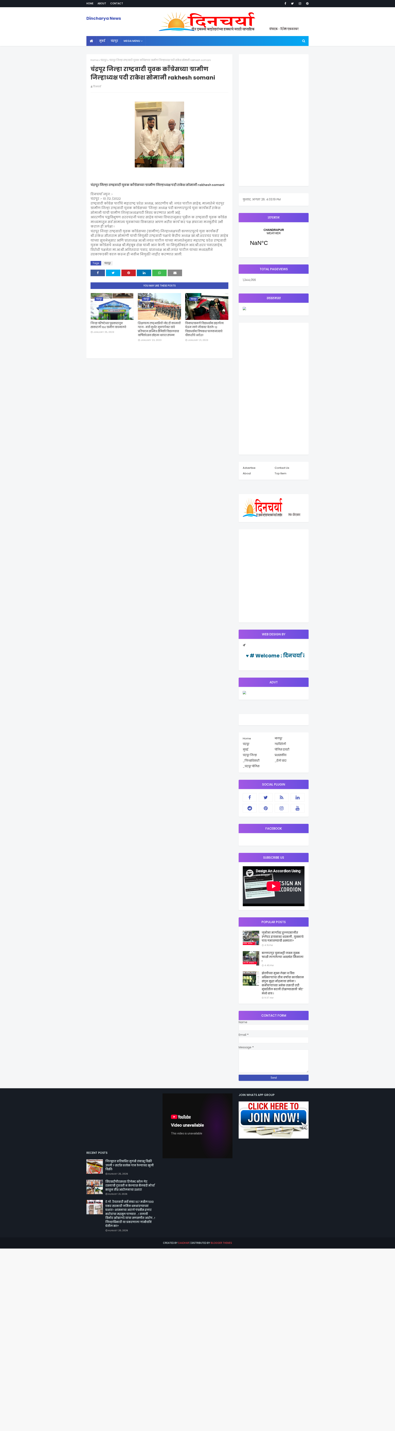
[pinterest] (307, 3)
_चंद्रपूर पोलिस (251, 766)
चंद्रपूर (103, 60)
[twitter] (292, 3)
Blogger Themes (221, 1243)
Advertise (249, 468)
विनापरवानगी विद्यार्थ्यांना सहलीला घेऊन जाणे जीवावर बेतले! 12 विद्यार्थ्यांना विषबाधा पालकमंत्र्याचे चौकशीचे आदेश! (204, 329)
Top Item (280, 473)
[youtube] (298, 808)
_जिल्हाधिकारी (251, 761)
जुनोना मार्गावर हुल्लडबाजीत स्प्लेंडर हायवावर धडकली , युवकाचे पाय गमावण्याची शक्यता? (282, 937)
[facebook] (285, 3)
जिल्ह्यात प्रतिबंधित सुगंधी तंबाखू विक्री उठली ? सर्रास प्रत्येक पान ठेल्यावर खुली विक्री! (129, 1165)
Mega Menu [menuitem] (132, 41)
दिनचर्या (97, 86)
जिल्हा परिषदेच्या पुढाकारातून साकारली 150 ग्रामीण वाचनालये (108, 325)
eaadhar (183, 1243)
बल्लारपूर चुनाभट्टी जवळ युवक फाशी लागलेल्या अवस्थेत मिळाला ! (282, 957)
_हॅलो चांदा (280, 761)
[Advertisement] (273, 120)
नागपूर (278, 738)
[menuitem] (91, 41)
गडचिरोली (280, 744)
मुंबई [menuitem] (102, 41)
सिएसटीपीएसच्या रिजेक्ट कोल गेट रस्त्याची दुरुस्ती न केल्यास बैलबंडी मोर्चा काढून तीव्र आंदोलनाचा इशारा (130, 1186)
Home (89, 3)
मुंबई (245, 750)
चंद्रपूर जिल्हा (250, 755)
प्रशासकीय (280, 755)
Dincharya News (103, 18)
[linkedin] (298, 797)
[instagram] (300, 3)
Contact (116, 3)
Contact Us (282, 468)
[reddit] (250, 808)
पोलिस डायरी (282, 750)
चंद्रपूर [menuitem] (114, 41)
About (102, 3)
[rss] (282, 797)
